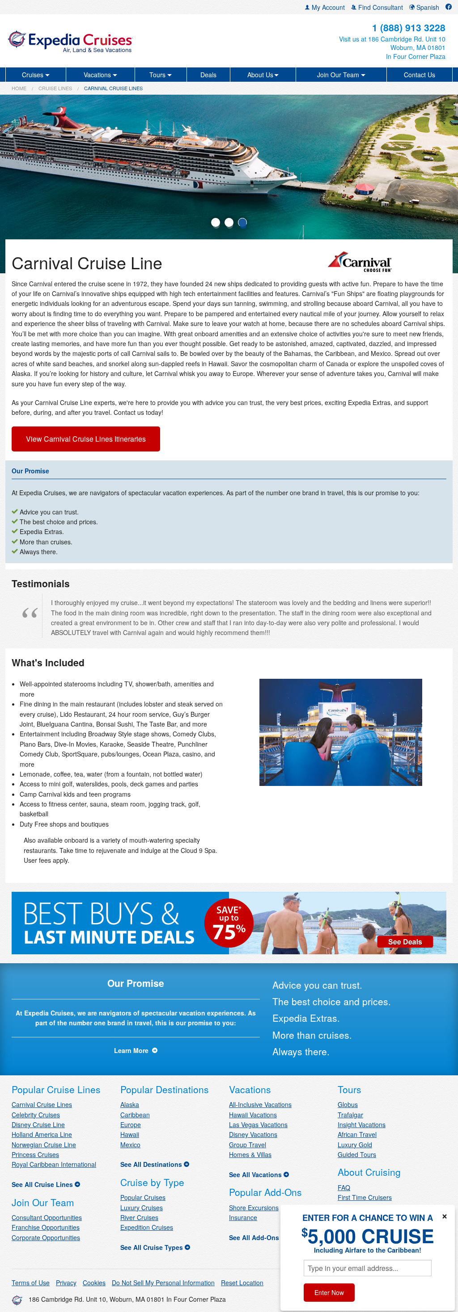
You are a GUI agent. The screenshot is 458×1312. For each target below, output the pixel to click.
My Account (327, 7)
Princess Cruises (35, 1154)
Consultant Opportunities (47, 1217)
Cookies (94, 1282)
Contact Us (419, 74)
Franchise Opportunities (46, 1227)
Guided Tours (357, 1154)
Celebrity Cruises (36, 1114)
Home (19, 88)
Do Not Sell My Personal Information (163, 1282)
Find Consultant (379, 7)
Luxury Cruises (141, 1207)
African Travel (357, 1134)
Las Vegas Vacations (258, 1124)
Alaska (129, 1104)
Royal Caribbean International (54, 1164)
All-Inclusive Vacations (260, 1104)
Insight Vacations (362, 1124)
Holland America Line (42, 1134)
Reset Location (242, 1282)
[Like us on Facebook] (448, 7)
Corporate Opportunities (46, 1237)
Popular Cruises (142, 1197)
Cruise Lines (55, 88)
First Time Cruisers (365, 1197)
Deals (208, 74)
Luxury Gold (355, 1144)
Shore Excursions (254, 1207)
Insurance (243, 1217)
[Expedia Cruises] (79, 40)
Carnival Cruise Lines (42, 1104)
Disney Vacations (253, 1134)
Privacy (66, 1282)
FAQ (344, 1187)
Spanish (427, 7)
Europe (130, 1124)
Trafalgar (350, 1114)
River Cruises (139, 1217)
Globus (348, 1104)
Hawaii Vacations (253, 1114)
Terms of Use (31, 1282)
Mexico (130, 1144)
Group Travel (247, 1144)
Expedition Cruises (146, 1227)
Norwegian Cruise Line (44, 1144)
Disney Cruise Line (38, 1124)
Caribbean (135, 1114)
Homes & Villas (250, 1154)
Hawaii (129, 1134)
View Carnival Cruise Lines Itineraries (86, 439)
